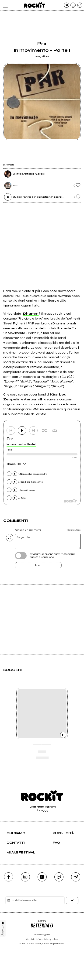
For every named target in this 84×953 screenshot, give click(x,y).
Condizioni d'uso (34, 939)
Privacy (3, 930)
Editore (38, 922)
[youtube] (42, 876)
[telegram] (75, 876)
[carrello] (66, 5)
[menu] (4, 5)
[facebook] (8, 876)
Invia (38, 565)
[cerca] (73, 5)
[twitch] (58, 876)
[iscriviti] (72, 900)
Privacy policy (51, 939)
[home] (34, 5)
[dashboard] (79, 5)
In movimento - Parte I (21, 444)
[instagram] (25, 876)
